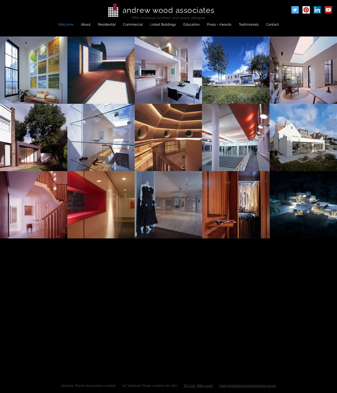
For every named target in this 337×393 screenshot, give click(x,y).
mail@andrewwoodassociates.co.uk (247, 386)
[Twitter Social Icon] (295, 10)
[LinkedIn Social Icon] (317, 10)
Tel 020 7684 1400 (198, 386)
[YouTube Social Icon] (328, 10)
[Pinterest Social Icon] (306, 10)
